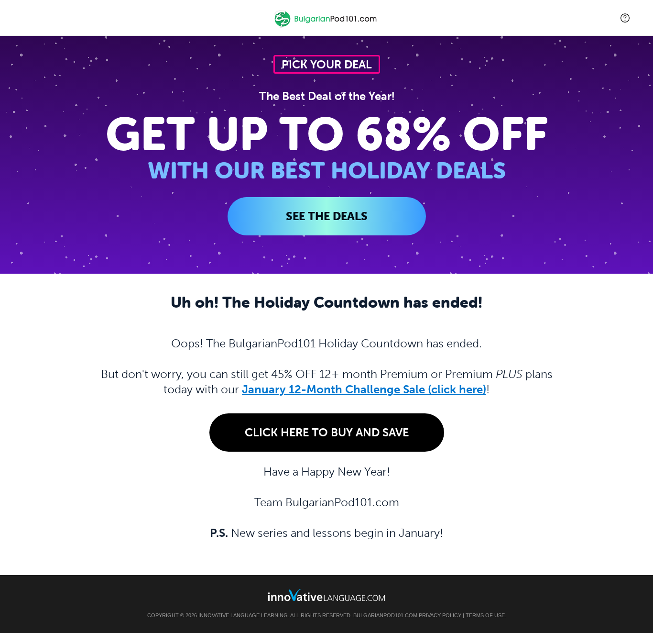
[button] (625, 18)
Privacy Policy (440, 615)
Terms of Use (485, 615)
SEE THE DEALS (327, 216)
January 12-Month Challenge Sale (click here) (364, 389)
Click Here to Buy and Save (327, 432)
